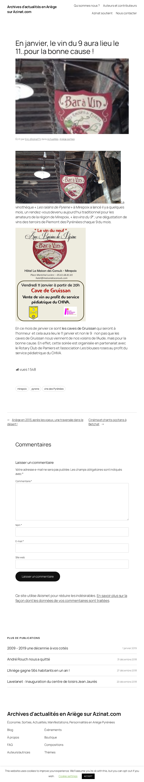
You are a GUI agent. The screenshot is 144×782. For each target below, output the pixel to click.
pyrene (35, 388)
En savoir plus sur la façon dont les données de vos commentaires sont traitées (71, 598)
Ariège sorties (67, 139)
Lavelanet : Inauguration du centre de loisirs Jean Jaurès (52, 681)
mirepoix (22, 388)
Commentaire (23, 481)
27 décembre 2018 (127, 670)
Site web (20, 557)
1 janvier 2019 (129, 648)
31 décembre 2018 (127, 659)
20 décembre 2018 (127, 681)
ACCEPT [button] (88, 776)
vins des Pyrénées (54, 388)
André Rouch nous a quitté (28, 659)
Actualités (52, 139)
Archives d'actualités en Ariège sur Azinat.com (64, 713)
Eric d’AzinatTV (33, 139)
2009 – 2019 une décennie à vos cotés (37, 648)
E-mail (19, 541)
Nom (18, 525)
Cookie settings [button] (68, 776)
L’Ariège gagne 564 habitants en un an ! (38, 670)
